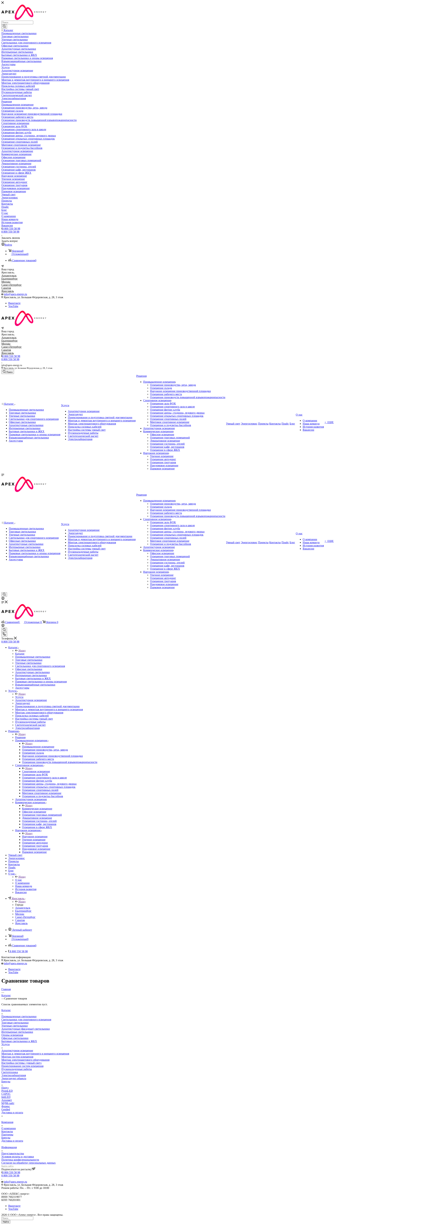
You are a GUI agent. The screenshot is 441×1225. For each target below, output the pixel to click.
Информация (9, 1147)
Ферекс (5, 1106)
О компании (8, 1128)
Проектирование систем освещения (22, 1066)
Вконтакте (14, 303)
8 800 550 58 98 (11, 228)
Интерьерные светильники (17, 1031)
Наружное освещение (35, 836)
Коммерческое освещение (37, 808)
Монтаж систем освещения (17, 1056)
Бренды (5, 1081)
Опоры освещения (12, 1035)
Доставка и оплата (12, 1112)
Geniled (5, 1109)
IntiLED (6, 1097)
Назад (22, 650)
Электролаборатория (13, 1075)
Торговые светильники (15, 1022)
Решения (20, 737)
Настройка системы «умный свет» (21, 1062)
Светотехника (9, 1072)
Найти (6, 1222)
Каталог (20, 653)
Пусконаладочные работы (16, 1069)
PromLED (7, 1090)
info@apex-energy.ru (15, 294)
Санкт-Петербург (11, 284)
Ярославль (7, 291)
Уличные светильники (14, 1025)
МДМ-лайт (7, 1103)
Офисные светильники (14, 1038)
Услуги (19, 697)
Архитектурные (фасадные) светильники (25, 1028)
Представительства (12, 1153)
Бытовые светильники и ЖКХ (19, 1041)
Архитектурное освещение (17, 1050)
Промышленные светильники (19, 1016)
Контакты (7, 1131)
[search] (4, 26)
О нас (18, 879)
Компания (7, 1122)
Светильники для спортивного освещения (26, 1019)
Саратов (6, 287)
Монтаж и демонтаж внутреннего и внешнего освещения (35, 1053)
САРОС (6, 1093)
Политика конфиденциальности (20, 1159)
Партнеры (7, 1134)
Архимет (6, 1100)
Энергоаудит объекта (13, 1078)
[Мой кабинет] (2, 598)
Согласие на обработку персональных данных (28, 1162)
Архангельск (9, 275)
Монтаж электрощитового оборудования (25, 1059)
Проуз (4, 1087)
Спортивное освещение (36, 771)
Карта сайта (7, 1166)
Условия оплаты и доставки (17, 1156)
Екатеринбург (9, 278)
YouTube (13, 306)
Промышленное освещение (38, 746)
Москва (5, 281)
